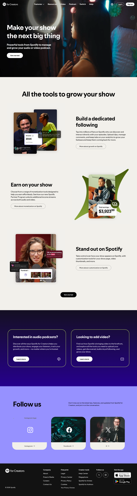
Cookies (64, 484)
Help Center (83, 473)
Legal (63, 473)
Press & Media (48, 477)
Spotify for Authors (86, 484)
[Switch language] (112, 4)
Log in (120, 4)
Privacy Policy (66, 481)
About (45, 473)
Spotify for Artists (85, 481)
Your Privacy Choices (68, 488)
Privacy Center (66, 477)
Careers (46, 481)
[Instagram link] (105, 475)
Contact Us (47, 484)
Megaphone (83, 477)
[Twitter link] (99, 475)
